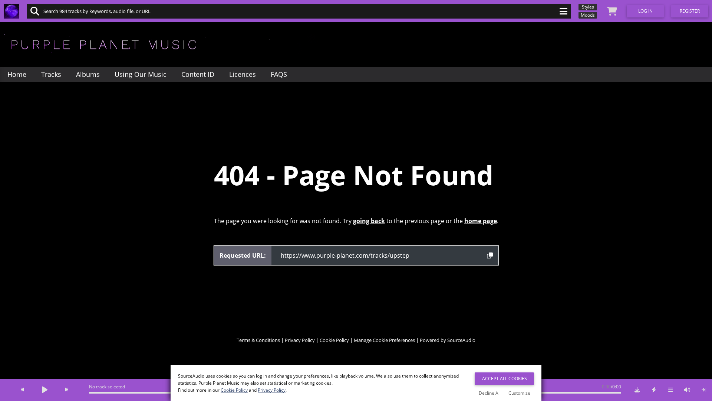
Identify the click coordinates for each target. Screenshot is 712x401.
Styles (588, 7)
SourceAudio (461, 340)
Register (690, 11)
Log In (645, 11)
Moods (588, 15)
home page (480, 221)
